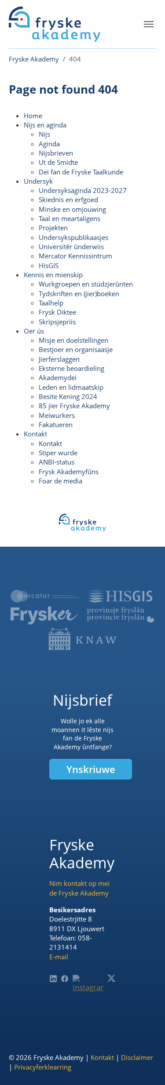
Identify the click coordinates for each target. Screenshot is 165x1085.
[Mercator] (45, 596)
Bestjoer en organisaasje (76, 349)
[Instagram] (88, 990)
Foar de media (60, 480)
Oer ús (34, 331)
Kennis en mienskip (53, 274)
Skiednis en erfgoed (68, 199)
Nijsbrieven (56, 153)
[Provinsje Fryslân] (120, 614)
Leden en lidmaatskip (71, 387)
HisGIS (49, 265)
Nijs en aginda (45, 124)
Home (33, 115)
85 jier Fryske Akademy (74, 405)
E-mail (58, 956)
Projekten (53, 227)
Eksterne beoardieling (71, 368)
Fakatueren (56, 424)
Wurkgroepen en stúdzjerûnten (86, 283)
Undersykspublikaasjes (73, 237)
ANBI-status (56, 461)
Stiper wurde (58, 452)
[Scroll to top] (145, 1065)
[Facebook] (65, 979)
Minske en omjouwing (72, 209)
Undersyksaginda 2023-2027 (83, 190)
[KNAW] (82, 639)
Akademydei (58, 377)
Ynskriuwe (90, 769)
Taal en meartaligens (69, 218)
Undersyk (38, 181)
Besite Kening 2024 (68, 396)
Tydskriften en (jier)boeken (79, 293)
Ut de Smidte (58, 162)
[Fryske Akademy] (54, 24)
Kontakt (35, 433)
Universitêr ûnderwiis (71, 246)
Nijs (44, 134)
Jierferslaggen (59, 359)
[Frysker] (45, 615)
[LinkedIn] (53, 979)
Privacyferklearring (42, 1067)
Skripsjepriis (57, 321)
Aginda (49, 143)
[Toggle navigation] (148, 24)
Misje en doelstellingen (73, 340)
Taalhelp (51, 302)
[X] (111, 978)
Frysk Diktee (57, 312)
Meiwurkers (57, 415)
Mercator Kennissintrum (75, 255)
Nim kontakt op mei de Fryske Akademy (79, 888)
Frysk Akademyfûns (69, 471)
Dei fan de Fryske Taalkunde (81, 171)
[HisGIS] (120, 596)
